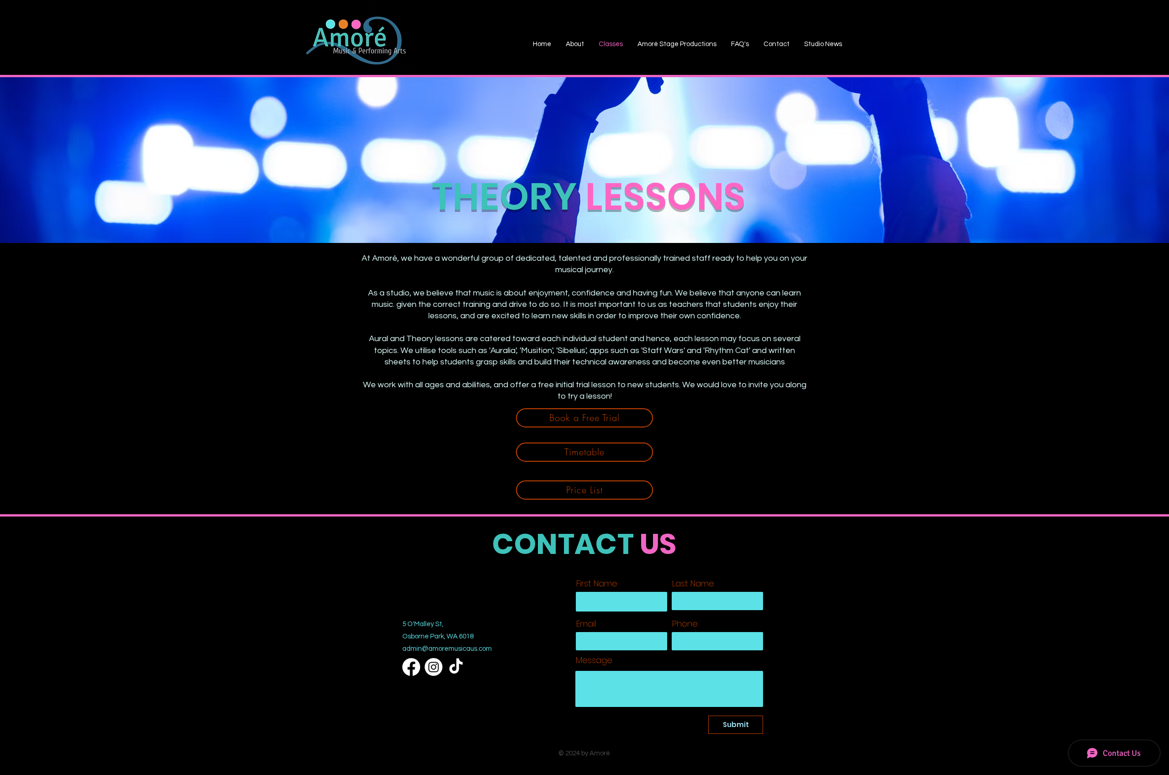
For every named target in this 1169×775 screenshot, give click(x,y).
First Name (596, 584)
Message (594, 660)
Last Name (693, 584)
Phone (685, 624)
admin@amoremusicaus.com (447, 648)
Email (586, 624)
